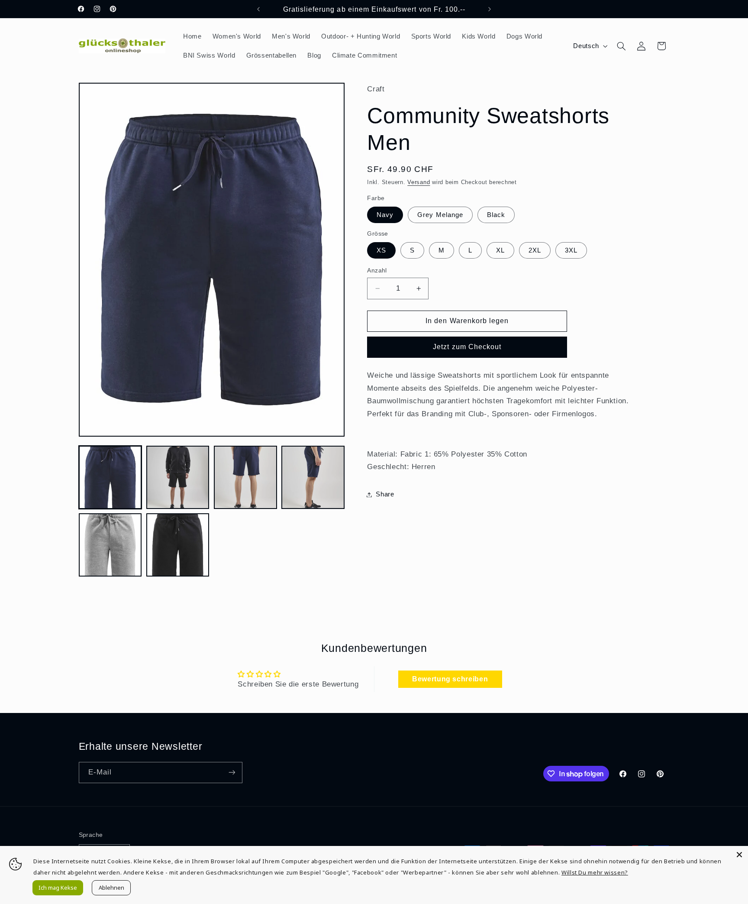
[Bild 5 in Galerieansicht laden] (110, 545)
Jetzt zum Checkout (467, 346)
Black (496, 214)
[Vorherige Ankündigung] (258, 9)
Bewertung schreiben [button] (450, 679)
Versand (418, 182)
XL (500, 250)
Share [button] (385, 494)
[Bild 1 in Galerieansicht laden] (110, 477)
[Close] (739, 854)
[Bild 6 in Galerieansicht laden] (178, 545)
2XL (535, 250)
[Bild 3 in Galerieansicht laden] (245, 477)
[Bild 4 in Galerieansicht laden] (313, 477)
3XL (571, 250)
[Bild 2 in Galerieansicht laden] (178, 477)
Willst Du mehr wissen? (594, 872)
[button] (621, 46)
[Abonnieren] (232, 772)
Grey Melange (440, 214)
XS (381, 250)
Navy (385, 214)
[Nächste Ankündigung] (489, 9)
